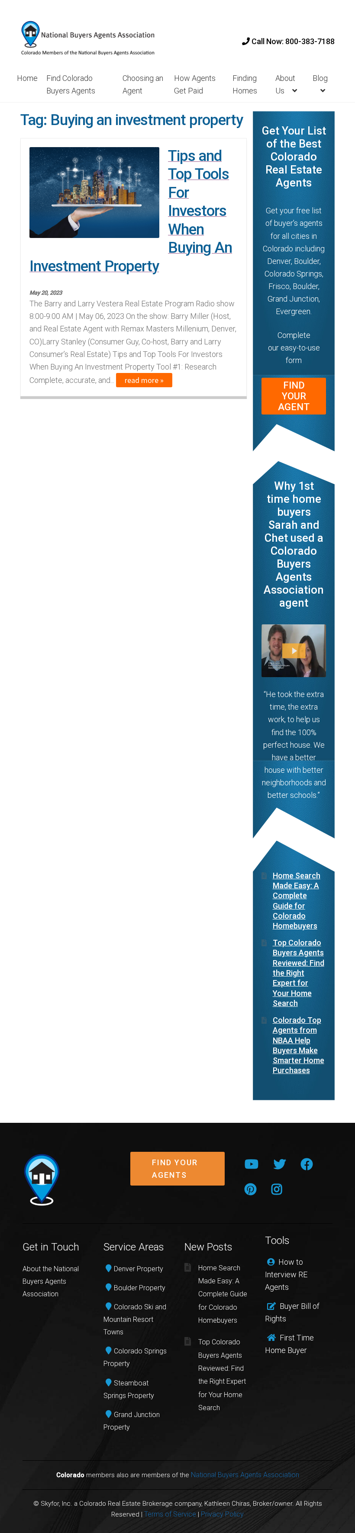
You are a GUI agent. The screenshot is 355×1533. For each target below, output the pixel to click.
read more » (144, 380)
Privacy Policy (222, 1514)
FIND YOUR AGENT (294, 396)
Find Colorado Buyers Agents (70, 84)
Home (27, 78)
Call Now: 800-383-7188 (292, 41)
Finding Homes (244, 84)
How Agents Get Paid (195, 84)
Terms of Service (170, 1514)
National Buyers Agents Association (245, 1475)
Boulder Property (139, 1288)
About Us (285, 84)
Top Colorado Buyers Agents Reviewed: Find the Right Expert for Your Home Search (298, 973)
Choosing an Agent (143, 84)
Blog (320, 78)
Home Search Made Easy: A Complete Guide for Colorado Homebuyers (222, 1294)
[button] (177, 1175)
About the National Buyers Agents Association (51, 1281)
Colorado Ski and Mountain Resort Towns (134, 1319)
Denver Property (138, 1269)
